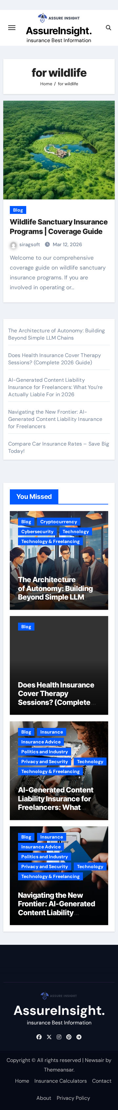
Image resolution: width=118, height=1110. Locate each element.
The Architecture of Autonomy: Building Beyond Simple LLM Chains (56, 334)
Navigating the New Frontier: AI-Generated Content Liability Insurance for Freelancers (55, 419)
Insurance (51, 732)
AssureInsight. (59, 31)
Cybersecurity (37, 531)
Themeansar (58, 1069)
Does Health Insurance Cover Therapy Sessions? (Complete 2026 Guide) (54, 359)
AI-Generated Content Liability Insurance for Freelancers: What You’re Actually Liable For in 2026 (55, 387)
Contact (101, 1080)
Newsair (94, 1060)
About (43, 1098)
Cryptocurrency (58, 522)
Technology (76, 531)
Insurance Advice (41, 742)
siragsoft (30, 244)
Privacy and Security (44, 761)
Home (22, 1080)
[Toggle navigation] (12, 28)
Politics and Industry (44, 752)
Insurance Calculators (60, 1080)
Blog (18, 210)
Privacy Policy (73, 1098)
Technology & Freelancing (50, 541)
